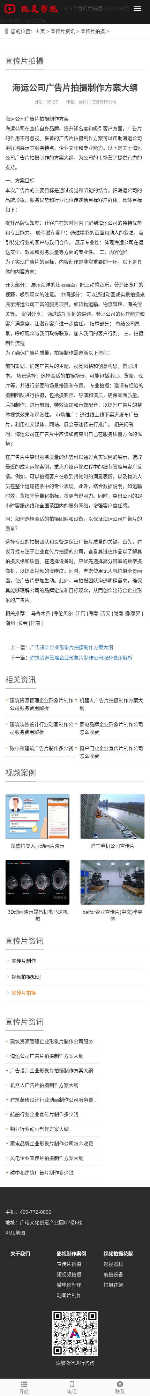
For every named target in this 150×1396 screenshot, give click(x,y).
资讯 (28, 679)
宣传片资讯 (63, 31)
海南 (93, 613)
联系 (120, 1391)
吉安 (106, 613)
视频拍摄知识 (26, 977)
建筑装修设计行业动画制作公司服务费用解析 (59, 1100)
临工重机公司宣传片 (113, 846)
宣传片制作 (24, 961)
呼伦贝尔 (63, 613)
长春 (23, 623)
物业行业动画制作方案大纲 (39, 1129)
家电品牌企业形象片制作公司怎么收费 (51, 1143)
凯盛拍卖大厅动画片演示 (38, 846)
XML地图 (15, 1233)
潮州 (10, 623)
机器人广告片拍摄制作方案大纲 (44, 1085)
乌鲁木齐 (41, 613)
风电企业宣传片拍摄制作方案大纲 (46, 1158)
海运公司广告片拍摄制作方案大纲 (46, 1056)
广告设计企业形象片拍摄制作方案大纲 (71, 647)
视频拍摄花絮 (118, 1253)
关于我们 (20, 1253)
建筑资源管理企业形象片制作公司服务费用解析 (81, 657)
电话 (72, 1391)
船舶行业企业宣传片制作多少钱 (44, 1114)
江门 (80, 613)
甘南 (35, 623)
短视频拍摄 (69, 1274)
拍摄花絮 (113, 1285)
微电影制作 (69, 1285)
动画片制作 (69, 1295)
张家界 (133, 613)
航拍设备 (113, 1274)
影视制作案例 (71, 1253)
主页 (40, 31)
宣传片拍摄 (90, 8)
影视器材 (113, 1264)
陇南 (118, 613)
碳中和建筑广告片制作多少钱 (41, 748)
